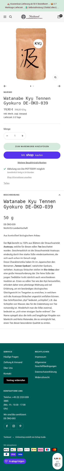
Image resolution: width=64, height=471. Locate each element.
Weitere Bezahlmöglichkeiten (32, 162)
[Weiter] (59, 86)
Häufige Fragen (11, 357)
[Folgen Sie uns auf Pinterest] (20, 426)
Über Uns (8, 368)
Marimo (8, 92)
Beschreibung (11, 195)
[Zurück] (5, 86)
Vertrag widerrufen (16, 380)
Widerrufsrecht (42, 377)
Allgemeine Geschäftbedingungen (45, 364)
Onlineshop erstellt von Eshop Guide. (30, 437)
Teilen (7, 183)
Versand (23, 114)
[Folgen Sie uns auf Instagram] (13, 426)
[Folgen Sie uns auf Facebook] (7, 426)
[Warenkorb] (58, 16)
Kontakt (7, 373)
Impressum (40, 357)
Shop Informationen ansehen (19, 177)
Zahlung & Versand (13, 362)
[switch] (57, 464)
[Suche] (10, 16)
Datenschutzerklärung (46, 372)
